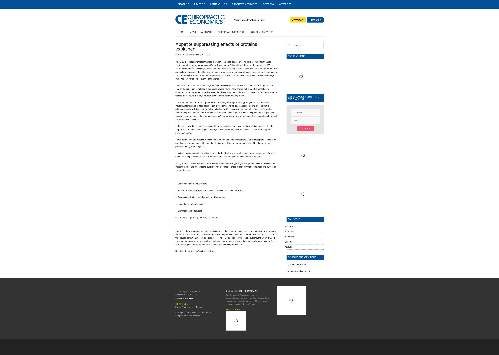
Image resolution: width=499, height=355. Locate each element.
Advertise (297, 19)
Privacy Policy (181, 307)
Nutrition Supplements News (202, 251)
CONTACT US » (181, 304)
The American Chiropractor (298, 271)
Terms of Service (195, 307)
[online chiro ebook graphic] (303, 171)
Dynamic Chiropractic (296, 264)
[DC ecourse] (303, 210)
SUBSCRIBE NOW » (233, 310)
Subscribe (315, 19)
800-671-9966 (187, 299)
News (187, 251)
